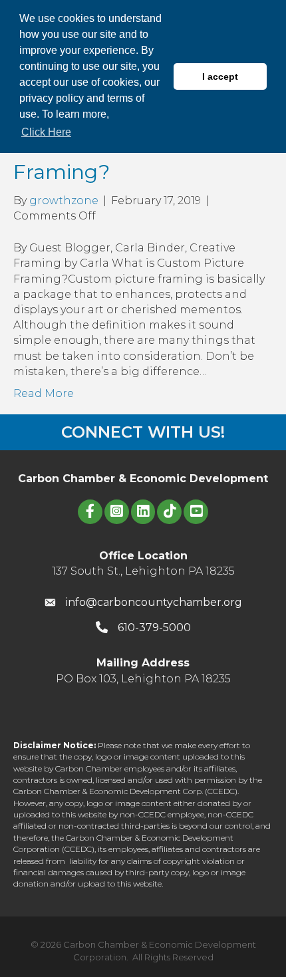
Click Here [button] (46, 132)
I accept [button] (220, 76)
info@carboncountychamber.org (154, 602)
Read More (43, 393)
